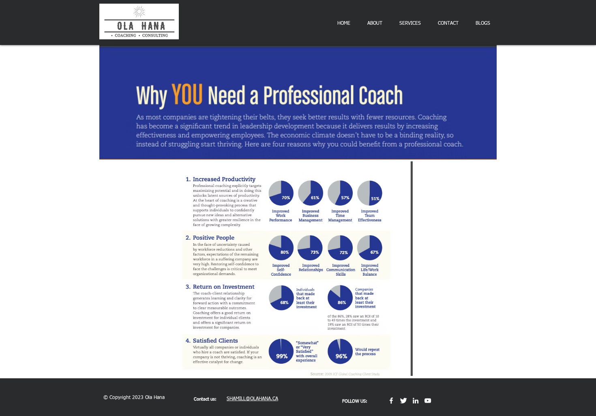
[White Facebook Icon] (391, 401)
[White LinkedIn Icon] (416, 401)
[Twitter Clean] (403, 401)
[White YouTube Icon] (428, 401)
